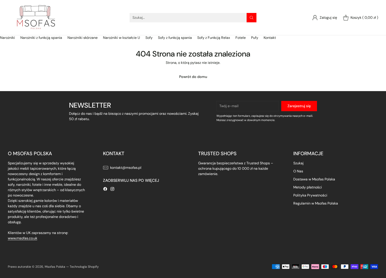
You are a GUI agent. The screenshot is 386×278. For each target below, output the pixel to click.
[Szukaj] (251, 17)
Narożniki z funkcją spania (41, 37)
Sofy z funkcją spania (175, 37)
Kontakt (270, 37)
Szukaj (298, 163)
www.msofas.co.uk (22, 238)
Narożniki (7, 37)
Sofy (149, 37)
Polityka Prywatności (310, 195)
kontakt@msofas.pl (125, 167)
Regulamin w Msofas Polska (315, 203)
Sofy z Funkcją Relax (213, 37)
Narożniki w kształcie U (121, 37)
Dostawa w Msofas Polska (314, 179)
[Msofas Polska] (36, 17)
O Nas (298, 171)
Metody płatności (307, 187)
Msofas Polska (55, 267)
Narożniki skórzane (82, 37)
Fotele (240, 37)
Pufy (254, 37)
